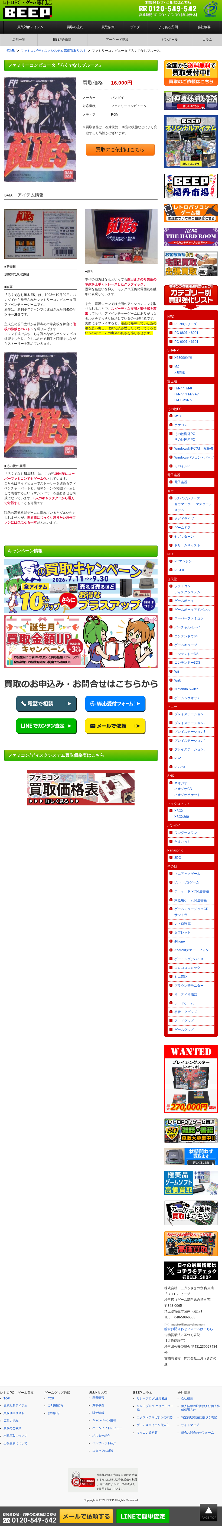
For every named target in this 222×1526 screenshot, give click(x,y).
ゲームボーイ (184, 601)
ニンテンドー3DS (187, 662)
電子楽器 (180, 482)
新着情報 (98, 1397)
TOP (7, 1398)
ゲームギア (182, 528)
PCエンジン (183, 561)
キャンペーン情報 (104, 1420)
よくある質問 (168, 27)
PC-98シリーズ (185, 324)
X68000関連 (183, 358)
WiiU (177, 680)
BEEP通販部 (62, 39)
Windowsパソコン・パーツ (194, 457)
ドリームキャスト (187, 545)
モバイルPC (183, 466)
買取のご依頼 (12, 1428)
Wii (176, 671)
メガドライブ (184, 519)
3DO (177, 858)
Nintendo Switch (186, 689)
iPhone (179, 941)
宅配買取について (15, 1435)
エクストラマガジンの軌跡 (154, 1417)
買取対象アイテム (30, 27)
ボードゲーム (184, 1003)
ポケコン (180, 425)
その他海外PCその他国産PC (184, 437)
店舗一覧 (18, 39)
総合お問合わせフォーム (197, 1432)
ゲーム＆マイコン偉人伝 (153, 1425)
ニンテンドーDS (186, 654)
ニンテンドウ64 (186, 636)
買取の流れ (75, 27)
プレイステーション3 (189, 732)
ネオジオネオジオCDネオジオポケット (187, 789)
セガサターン (184, 536)
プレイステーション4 (189, 741)
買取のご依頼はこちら (120, 149)
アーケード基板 (117, 39)
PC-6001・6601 (186, 342)
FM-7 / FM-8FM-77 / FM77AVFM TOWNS (186, 394)
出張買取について (15, 1443)
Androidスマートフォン (191, 950)
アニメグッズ (184, 1021)
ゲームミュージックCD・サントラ (193, 912)
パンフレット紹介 (104, 1443)
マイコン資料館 (147, 1432)
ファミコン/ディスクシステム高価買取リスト (53, 51)
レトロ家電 (182, 923)
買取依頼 (108, 27)
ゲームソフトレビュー (107, 1428)
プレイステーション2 (189, 723)
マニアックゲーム (187, 874)
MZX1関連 (179, 369)
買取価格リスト (14, 1413)
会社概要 (204, 27)
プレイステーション (189, 714)
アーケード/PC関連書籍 (191, 891)
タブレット (182, 932)
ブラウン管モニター (189, 986)
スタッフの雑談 (102, 1450)
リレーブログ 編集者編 (152, 1398)
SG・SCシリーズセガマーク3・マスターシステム (193, 504)
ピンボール (170, 39)
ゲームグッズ (184, 1030)
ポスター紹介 (101, 1435)
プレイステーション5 (189, 749)
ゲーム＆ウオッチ (187, 698)
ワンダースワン (185, 833)
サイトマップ (190, 1425)
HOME (10, 50)
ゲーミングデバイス (189, 959)
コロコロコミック (187, 968)
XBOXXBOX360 (181, 814)
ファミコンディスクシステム (187, 589)
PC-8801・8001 (186, 333)
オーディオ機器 (185, 994)
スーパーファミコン (189, 618)
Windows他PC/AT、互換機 (193, 448)
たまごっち (182, 842)
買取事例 (98, 1405)
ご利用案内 (55, 1405)
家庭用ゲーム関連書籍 (190, 900)
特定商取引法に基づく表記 (199, 1417)
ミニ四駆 (180, 977)
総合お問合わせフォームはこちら (188, 1329)
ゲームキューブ (185, 645)
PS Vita (179, 767)
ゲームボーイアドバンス (192, 610)
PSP (177, 758)
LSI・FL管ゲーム (186, 882)
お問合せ (54, 1413)
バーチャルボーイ (187, 627)
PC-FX (179, 570)
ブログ (135, 27)
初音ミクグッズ (185, 1012)
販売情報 (98, 1412)
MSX (177, 416)
